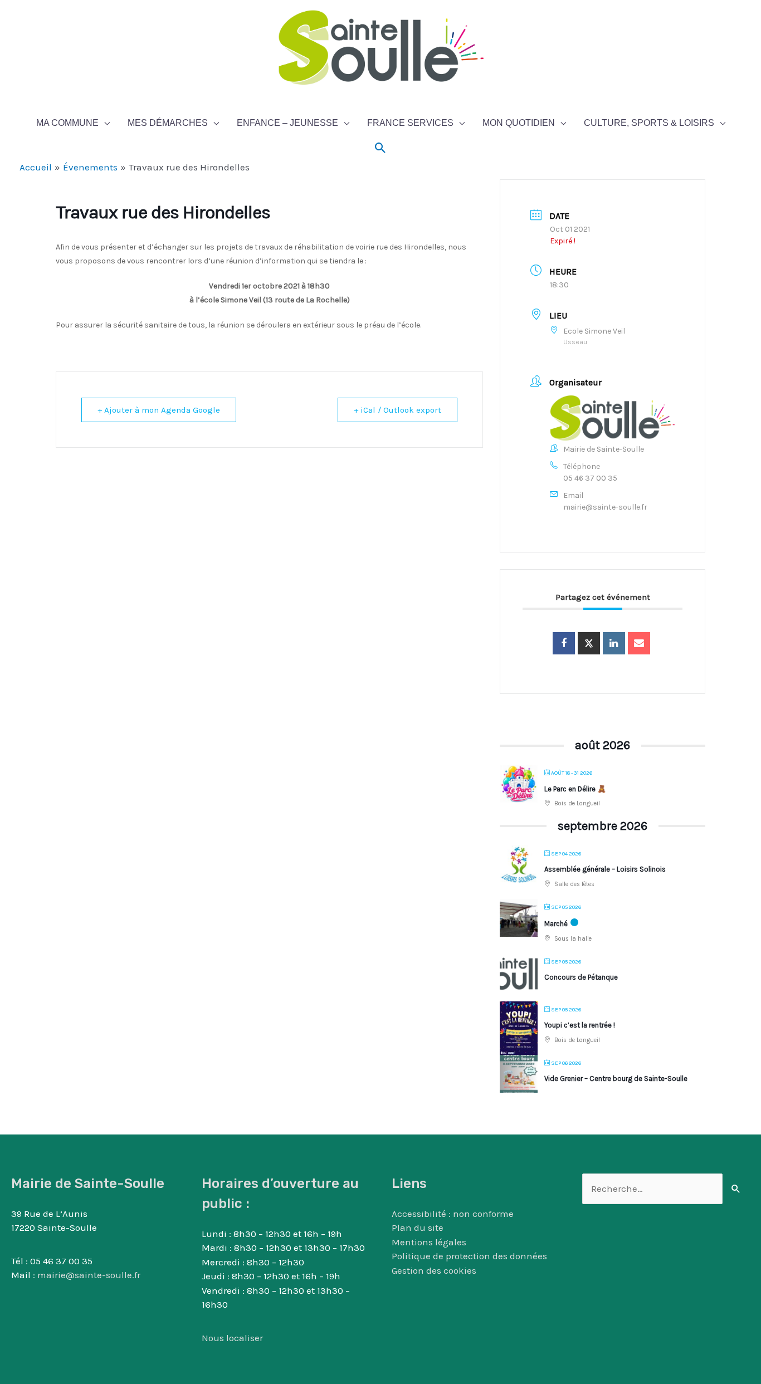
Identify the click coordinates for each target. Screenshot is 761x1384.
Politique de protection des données (469, 1255)
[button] (380, 148)
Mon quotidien (518, 123)
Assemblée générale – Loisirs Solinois (605, 869)
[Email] (639, 643)
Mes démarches (168, 123)
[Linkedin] (614, 643)
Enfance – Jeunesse (287, 123)
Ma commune (67, 123)
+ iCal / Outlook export (397, 410)
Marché (556, 924)
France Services (410, 123)
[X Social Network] (589, 643)
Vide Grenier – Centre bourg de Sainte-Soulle (615, 1078)
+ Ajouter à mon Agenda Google (158, 410)
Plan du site (417, 1227)
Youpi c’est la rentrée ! (579, 1025)
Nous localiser (232, 1337)
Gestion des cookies (434, 1270)
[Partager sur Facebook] (564, 643)
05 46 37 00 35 (590, 478)
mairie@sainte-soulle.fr (605, 507)
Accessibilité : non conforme (453, 1213)
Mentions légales (429, 1242)
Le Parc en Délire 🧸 (575, 789)
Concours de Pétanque (581, 977)
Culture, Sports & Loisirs (649, 123)
